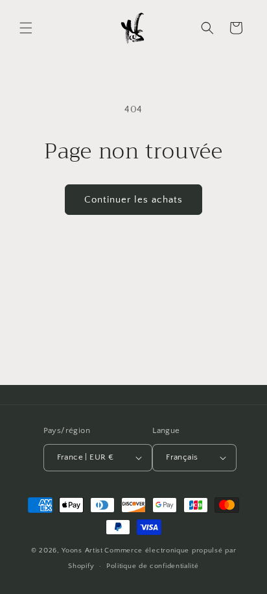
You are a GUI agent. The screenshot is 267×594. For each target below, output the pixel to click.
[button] (26, 28)
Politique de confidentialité (152, 566)
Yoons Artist (82, 550)
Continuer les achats (133, 199)
